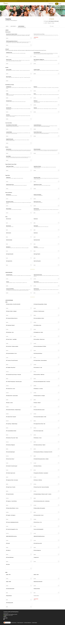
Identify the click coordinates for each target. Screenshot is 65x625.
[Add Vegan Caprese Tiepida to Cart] (31, 170)
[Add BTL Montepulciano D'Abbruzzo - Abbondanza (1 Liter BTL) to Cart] (58, 455)
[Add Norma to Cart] (58, 97)
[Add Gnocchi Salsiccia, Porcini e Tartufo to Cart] (31, 129)
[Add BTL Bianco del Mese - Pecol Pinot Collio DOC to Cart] (31, 308)
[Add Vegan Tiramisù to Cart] (58, 285)
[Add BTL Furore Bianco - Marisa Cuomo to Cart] (58, 343)
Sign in (60, 3)
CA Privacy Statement (27, 622)
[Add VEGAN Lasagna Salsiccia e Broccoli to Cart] (31, 45)
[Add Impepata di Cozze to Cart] (31, 56)
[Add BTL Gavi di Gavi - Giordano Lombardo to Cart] (31, 350)
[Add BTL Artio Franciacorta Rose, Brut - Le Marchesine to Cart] (58, 505)
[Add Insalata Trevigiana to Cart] (58, 73)
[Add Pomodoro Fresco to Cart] (31, 104)
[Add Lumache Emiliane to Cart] (31, 136)
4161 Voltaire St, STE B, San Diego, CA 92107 (10, 614)
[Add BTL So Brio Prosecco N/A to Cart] (58, 547)
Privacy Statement (20, 622)
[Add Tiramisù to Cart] (31, 285)
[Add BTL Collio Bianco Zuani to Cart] (58, 329)
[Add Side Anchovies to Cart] (31, 222)
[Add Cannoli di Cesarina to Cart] (31, 278)
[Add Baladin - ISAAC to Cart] (58, 578)
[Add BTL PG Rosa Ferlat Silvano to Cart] (58, 357)
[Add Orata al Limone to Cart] (31, 153)
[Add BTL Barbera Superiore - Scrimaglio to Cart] (58, 399)
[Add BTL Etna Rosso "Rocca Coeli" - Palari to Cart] (31, 441)
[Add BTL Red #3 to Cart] (31, 547)
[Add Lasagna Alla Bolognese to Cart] (58, 129)
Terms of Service (13, 622)
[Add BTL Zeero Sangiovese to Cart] (58, 554)
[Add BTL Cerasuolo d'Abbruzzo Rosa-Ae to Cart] (31, 322)
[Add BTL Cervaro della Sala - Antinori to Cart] (58, 322)
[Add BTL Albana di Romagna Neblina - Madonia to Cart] (58, 308)
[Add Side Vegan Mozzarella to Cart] (31, 257)
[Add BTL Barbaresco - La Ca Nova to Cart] (58, 392)
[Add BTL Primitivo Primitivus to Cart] (58, 469)
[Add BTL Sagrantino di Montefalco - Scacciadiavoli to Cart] (58, 477)
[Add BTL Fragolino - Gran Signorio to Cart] (31, 519)
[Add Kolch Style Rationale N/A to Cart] (31, 592)
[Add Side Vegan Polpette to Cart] (58, 257)
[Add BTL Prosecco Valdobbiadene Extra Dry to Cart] (31, 526)
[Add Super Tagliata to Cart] (31, 160)
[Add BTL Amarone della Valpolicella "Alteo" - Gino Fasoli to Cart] (58, 385)
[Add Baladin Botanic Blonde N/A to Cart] (58, 585)
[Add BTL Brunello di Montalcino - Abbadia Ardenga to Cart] (31, 413)
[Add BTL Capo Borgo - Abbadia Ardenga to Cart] (31, 427)
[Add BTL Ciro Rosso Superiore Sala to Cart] (58, 434)
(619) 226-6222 (6, 613)
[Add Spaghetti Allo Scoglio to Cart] (31, 143)
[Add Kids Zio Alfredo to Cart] (31, 212)
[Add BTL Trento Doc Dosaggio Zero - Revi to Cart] (31, 533)
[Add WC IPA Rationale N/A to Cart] (31, 606)
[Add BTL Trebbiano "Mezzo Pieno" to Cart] (31, 371)
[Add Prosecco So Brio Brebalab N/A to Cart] (58, 533)
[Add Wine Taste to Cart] (31, 568)
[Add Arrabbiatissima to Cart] (31, 90)
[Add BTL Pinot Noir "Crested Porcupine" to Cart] (31, 469)
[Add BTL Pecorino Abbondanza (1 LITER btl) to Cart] (58, 350)
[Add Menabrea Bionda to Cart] (31, 599)
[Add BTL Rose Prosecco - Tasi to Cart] (58, 526)
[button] (8, 26)
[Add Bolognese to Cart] (58, 90)
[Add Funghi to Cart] (31, 97)
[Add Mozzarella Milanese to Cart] (58, 56)
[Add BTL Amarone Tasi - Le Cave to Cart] (31, 392)
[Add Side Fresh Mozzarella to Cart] (58, 265)
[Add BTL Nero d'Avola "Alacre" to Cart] (31, 462)
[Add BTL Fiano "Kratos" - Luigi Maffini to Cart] (31, 343)
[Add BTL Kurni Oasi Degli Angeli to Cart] (31, 455)
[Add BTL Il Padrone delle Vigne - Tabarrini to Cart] (58, 448)
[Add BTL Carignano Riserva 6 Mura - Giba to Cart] (58, 427)
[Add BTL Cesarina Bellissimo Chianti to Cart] (31, 434)
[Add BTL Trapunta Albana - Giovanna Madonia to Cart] (58, 364)
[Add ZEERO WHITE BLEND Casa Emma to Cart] (58, 540)
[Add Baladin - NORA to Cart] (31, 585)
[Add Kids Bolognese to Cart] (31, 198)
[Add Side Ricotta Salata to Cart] (31, 243)
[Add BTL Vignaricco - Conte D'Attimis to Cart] (31, 505)
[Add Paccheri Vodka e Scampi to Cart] (58, 136)
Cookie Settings (34, 622)
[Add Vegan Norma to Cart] (31, 181)
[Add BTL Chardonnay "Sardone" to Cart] (31, 329)
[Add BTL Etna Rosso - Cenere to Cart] (58, 441)
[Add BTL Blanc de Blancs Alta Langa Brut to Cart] (58, 512)
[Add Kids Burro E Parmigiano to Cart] (58, 198)
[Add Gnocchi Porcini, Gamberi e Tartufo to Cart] (31, 38)
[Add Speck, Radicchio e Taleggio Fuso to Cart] (58, 63)
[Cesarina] (6, 4)
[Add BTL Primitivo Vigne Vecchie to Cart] (31, 477)
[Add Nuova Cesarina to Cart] (31, 80)
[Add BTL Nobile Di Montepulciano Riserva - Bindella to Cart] (58, 462)
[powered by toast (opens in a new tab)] (7, 622)
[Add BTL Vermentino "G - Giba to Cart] (58, 371)
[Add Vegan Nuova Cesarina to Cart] (58, 170)
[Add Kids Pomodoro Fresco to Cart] (58, 205)
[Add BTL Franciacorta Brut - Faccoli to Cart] (58, 519)
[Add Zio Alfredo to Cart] (31, 118)
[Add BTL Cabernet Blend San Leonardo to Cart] (58, 413)
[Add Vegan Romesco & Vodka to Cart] (58, 188)
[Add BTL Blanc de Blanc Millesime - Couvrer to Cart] (31, 512)
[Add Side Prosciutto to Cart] (31, 236)
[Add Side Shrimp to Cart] (58, 250)
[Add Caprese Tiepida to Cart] (31, 73)
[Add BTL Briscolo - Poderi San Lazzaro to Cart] (58, 315)
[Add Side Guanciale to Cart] (31, 229)
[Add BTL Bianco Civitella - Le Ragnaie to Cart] (31, 315)
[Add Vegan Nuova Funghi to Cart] (58, 181)
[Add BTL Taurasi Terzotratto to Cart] (31, 498)
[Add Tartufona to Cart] (58, 111)
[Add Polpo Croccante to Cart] (31, 63)
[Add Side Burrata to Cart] (58, 222)
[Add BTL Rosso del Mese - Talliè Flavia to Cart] (58, 378)
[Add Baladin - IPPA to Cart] (31, 578)
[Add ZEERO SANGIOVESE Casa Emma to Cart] (31, 540)
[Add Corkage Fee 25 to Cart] (58, 561)
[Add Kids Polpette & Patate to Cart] (31, 205)
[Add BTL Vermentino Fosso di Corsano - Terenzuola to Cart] (31, 378)
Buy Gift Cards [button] (51, 3)
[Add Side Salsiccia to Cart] (31, 250)
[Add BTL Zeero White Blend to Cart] (31, 561)
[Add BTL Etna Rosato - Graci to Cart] (31, 336)
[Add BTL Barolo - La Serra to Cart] (31, 406)
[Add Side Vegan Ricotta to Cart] (31, 265)
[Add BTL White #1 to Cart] (31, 554)
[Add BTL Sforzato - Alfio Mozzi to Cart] (58, 484)
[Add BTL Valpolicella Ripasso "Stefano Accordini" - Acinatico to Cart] (58, 498)
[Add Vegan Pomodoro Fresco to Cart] (31, 188)
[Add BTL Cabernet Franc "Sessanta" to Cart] (31, 420)
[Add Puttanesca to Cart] (58, 104)
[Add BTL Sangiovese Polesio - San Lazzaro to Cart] (31, 484)
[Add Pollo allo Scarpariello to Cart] (58, 153)
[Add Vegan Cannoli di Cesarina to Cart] (58, 278)
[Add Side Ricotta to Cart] (58, 236)
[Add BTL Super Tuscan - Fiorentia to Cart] (31, 491)
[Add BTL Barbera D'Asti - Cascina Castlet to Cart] (31, 399)
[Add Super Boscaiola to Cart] (31, 111)
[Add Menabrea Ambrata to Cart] (58, 592)
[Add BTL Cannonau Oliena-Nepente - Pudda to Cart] (58, 420)
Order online (5, 617)
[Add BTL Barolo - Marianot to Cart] (58, 406)
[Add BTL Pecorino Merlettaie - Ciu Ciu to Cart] (31, 357)
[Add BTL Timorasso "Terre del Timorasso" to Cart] (31, 364)
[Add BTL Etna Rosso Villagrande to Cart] (31, 448)
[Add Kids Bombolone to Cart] (58, 212)
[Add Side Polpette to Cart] (58, 229)
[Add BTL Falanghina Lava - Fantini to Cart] (58, 336)
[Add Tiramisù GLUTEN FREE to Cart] (31, 292)
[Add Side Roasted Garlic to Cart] (58, 243)
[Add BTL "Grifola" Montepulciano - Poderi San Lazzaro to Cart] (31, 385)
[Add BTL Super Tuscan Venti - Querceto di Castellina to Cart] (58, 491)
